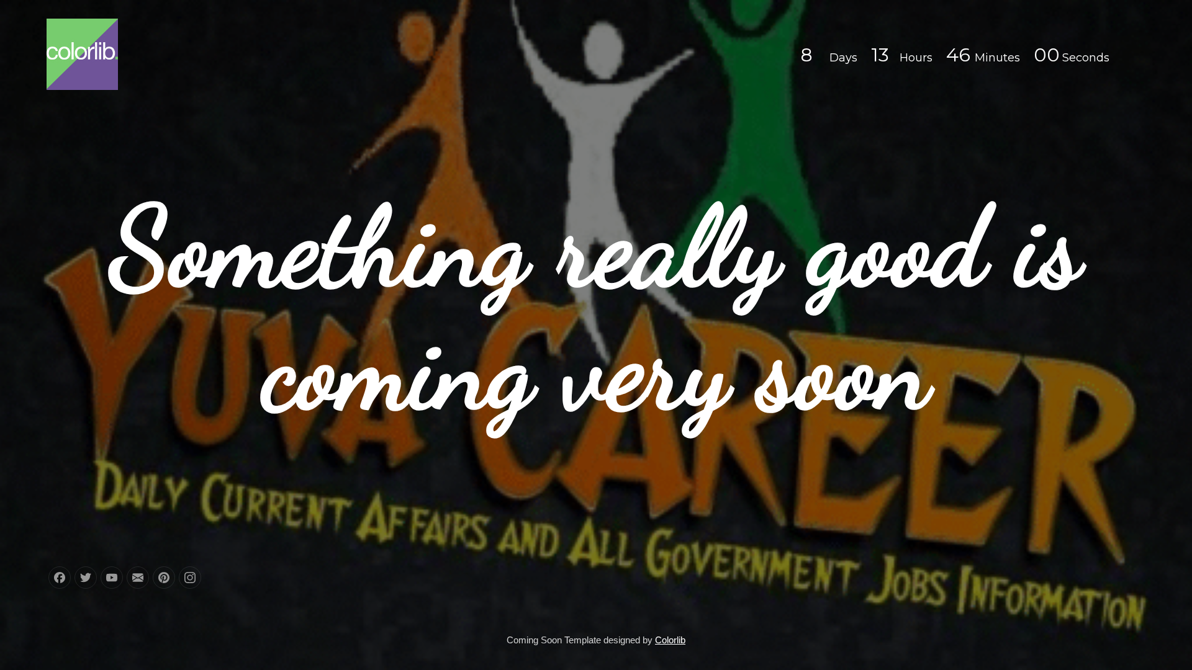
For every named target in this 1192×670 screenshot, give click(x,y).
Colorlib (670, 640)
